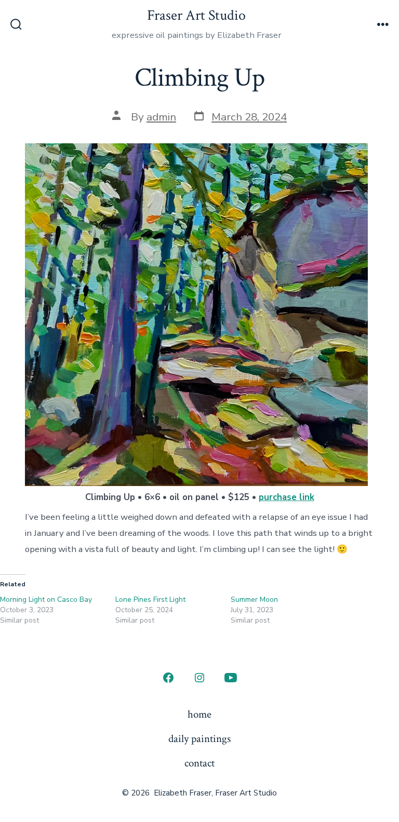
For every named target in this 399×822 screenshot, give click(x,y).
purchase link (286, 497)
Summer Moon (254, 599)
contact (199, 763)
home (199, 714)
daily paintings (199, 739)
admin (161, 117)
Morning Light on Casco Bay (46, 599)
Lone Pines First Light (150, 599)
